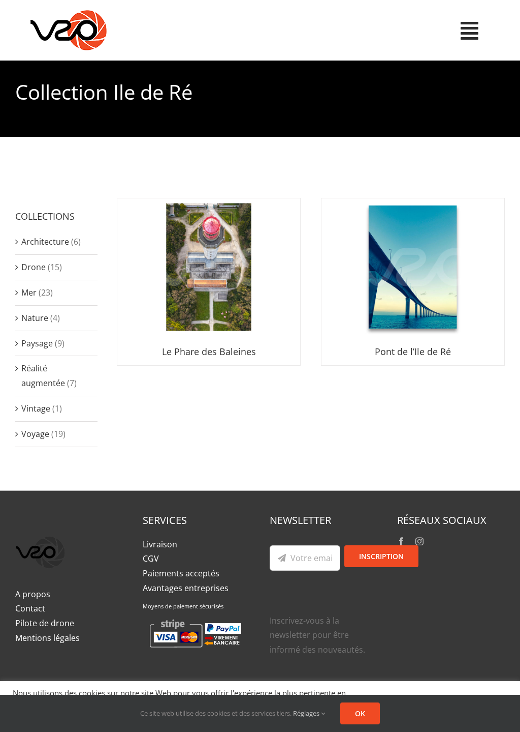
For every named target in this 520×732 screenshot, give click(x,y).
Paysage (37, 343)
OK (360, 713)
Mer (29, 292)
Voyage (35, 434)
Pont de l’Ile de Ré (413, 351)
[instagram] (419, 541)
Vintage (35, 408)
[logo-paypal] (40, 530)
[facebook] (401, 541)
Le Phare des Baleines (209, 351)
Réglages (307, 713)
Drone (33, 267)
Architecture (45, 241)
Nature (34, 318)
